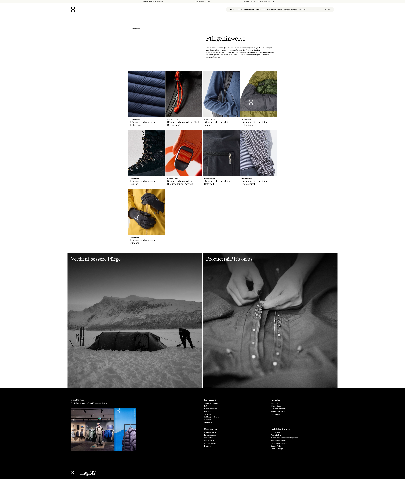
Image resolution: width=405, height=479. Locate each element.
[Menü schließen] (225, 217)
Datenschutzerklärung (204, 257)
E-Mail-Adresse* (186, 238)
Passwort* (184, 244)
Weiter (184, 251)
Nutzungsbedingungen (208, 255)
